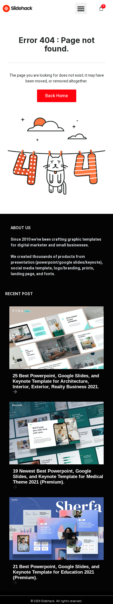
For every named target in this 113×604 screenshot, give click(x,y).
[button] (81, 8)
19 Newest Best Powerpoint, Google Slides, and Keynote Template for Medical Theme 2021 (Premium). (58, 476)
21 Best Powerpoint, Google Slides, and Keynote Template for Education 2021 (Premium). (56, 572)
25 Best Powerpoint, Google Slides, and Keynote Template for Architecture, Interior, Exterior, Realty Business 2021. (56, 381)
